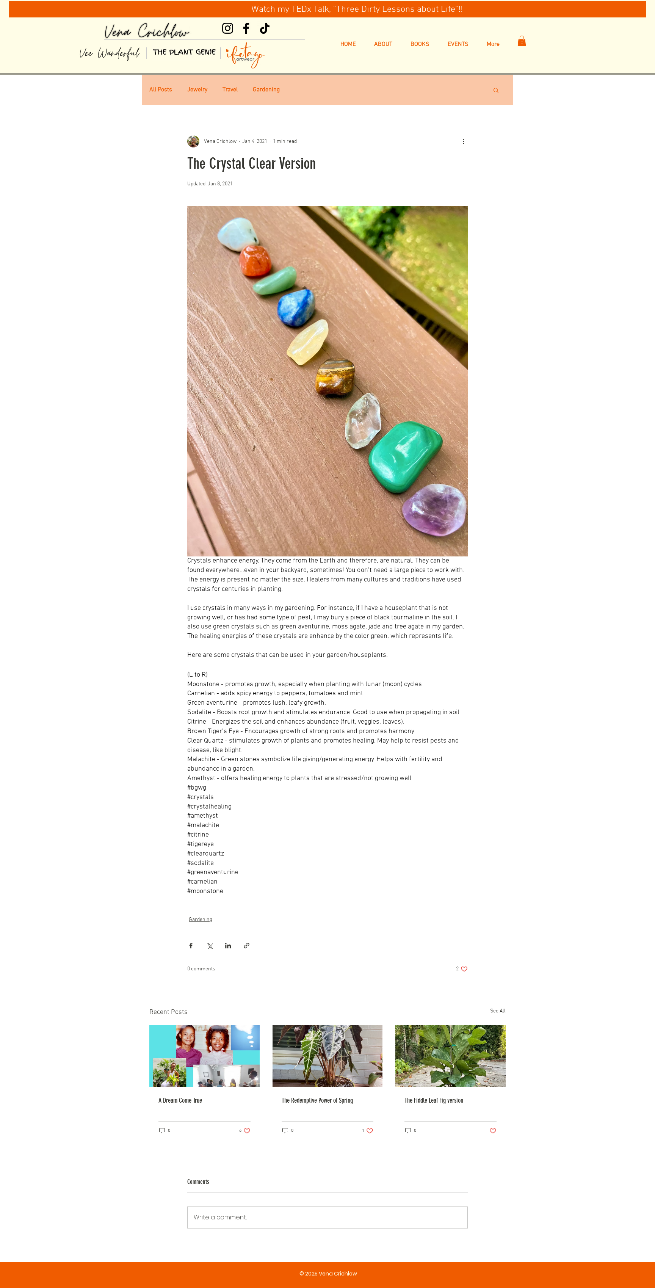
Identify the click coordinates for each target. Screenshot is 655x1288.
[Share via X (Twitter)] (209, 945)
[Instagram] (227, 28)
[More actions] (463, 141)
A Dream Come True (180, 1100)
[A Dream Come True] (204, 1056)
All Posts (160, 90)
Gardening (266, 90)
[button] (521, 41)
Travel (230, 90)
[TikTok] (264, 28)
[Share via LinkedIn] (228, 945)
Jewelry (197, 90)
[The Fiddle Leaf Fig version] (450, 1056)
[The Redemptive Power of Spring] (328, 1056)
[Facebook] (246, 28)
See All (498, 1011)
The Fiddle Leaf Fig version (433, 1100)
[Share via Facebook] (190, 945)
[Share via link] (246, 945)
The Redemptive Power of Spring (317, 1100)
